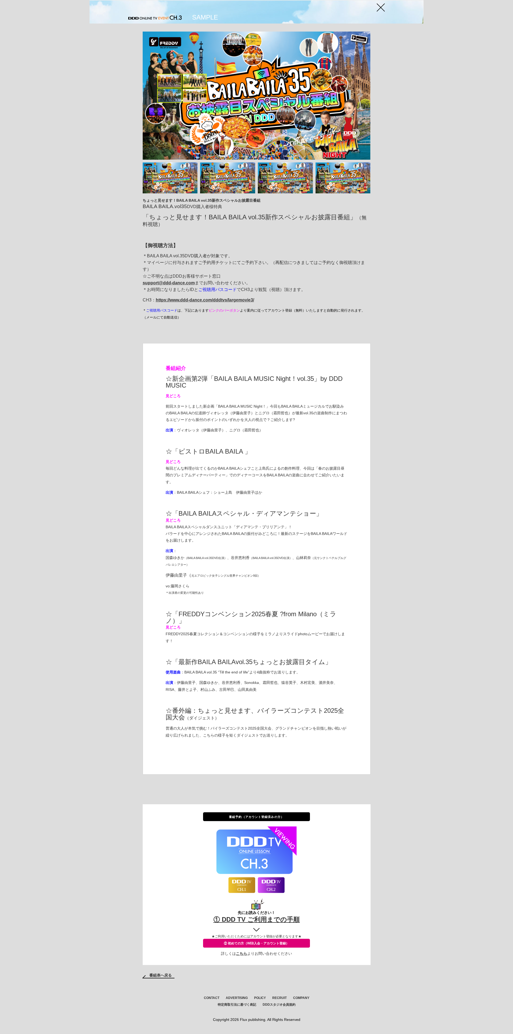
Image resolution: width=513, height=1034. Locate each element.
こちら (241, 953)
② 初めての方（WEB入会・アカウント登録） (256, 943)
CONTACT (211, 998)
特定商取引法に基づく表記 (237, 1004)
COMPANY (301, 998)
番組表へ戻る (160, 975)
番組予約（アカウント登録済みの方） (256, 817)
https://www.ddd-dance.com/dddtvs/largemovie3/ (205, 300)
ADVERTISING (237, 998)
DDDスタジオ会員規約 (279, 1004)
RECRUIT (279, 998)
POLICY (260, 998)
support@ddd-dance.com (169, 283)
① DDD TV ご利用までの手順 (256, 919)
